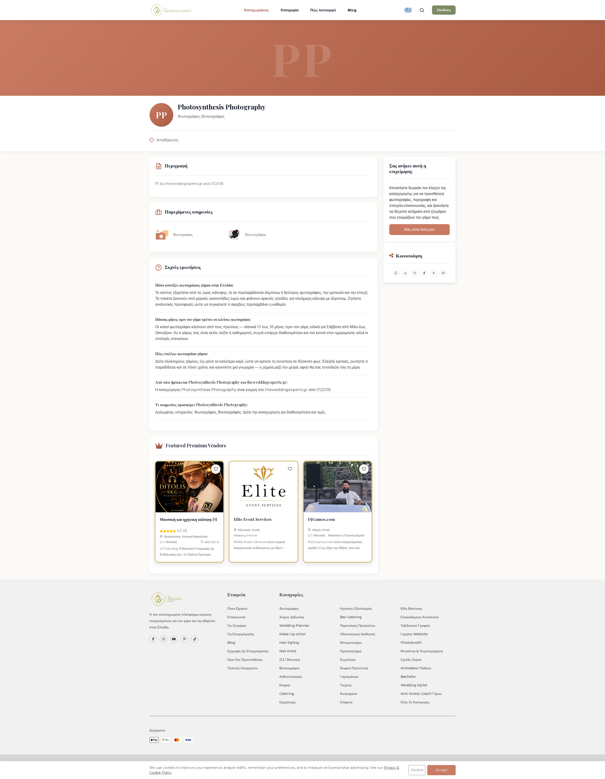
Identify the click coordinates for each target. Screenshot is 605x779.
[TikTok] (195, 639)
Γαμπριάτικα (349, 677)
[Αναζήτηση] (422, 10)
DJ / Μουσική (168, 542)
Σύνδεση (444, 10)
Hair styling (289, 642)
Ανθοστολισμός (290, 677)
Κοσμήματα (348, 694)
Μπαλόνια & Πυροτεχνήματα (346, 535)
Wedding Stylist (414, 685)
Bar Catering (351, 617)
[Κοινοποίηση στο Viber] (415, 273)
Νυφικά (284, 685)
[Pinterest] (184, 639)
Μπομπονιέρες (351, 642)
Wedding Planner (245, 535)
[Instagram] (163, 639)
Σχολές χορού (411, 659)
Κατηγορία (289, 10)
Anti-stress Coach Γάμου (421, 694)
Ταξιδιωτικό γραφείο (415, 625)
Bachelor (408, 677)
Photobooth (411, 642)
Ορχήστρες (287, 702)
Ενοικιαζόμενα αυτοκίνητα (420, 617)
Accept (441, 770)
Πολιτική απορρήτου (242, 668)
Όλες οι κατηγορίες (415, 702)
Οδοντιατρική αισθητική (357, 634)
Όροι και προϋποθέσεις (245, 659)
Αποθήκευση (167, 140)
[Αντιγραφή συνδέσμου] (396, 273)
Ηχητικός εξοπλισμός (356, 608)
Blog (352, 10)
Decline (417, 770)
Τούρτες (346, 685)
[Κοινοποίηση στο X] (433, 273)
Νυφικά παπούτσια (354, 668)
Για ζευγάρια (236, 625)
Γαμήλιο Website (414, 634)
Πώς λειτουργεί (323, 10)
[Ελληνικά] (408, 10)
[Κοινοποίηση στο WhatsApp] (405, 273)
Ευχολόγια (347, 659)
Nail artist (287, 651)
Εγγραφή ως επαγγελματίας (248, 651)
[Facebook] (153, 639)
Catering (286, 694)
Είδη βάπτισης (411, 608)
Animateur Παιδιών (416, 668)
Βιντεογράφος (289, 668)
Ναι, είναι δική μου (419, 229)
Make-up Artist (292, 634)
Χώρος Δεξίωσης (291, 617)
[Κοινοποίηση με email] (443, 273)
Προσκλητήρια (350, 651)
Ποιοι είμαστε (237, 608)
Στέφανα (346, 702)
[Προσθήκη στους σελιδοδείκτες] (215, 469)
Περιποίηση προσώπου (357, 625)
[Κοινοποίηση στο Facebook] (424, 273)
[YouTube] (174, 639)
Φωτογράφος (289, 608)
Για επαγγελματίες (240, 634)
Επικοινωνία (236, 617)
